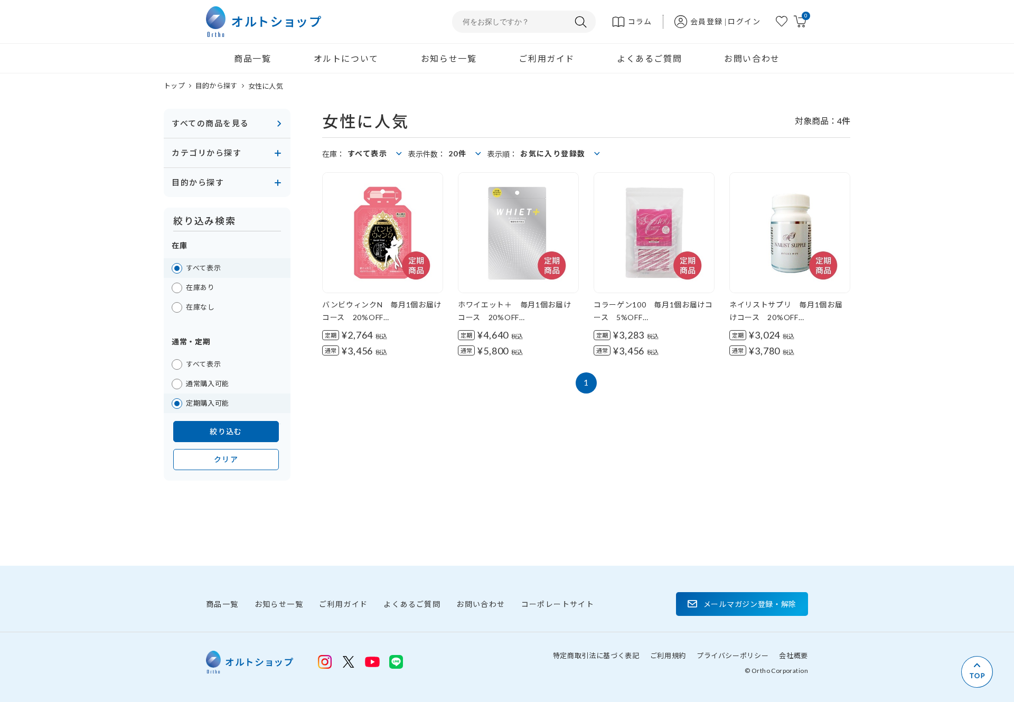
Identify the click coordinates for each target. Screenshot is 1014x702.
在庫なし (200, 307)
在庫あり (200, 287)
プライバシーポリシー (733, 655)
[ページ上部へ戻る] (977, 672)
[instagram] (325, 662)
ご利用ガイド (547, 58)
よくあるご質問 (649, 58)
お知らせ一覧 (449, 58)
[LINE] (372, 661)
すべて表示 (203, 268)
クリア (226, 459)
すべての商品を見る (210, 123)
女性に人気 (265, 86)
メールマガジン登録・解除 (749, 604)
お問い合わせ (752, 58)
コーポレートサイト (558, 604)
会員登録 (706, 21)
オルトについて (346, 58)
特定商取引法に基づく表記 (596, 655)
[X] (348, 662)
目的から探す (216, 85)
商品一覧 (252, 58)
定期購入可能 (207, 403)
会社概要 (793, 655)
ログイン (744, 21)
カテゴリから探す (206, 152)
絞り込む (226, 431)
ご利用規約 (668, 655)
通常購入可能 (207, 383)
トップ (174, 85)
